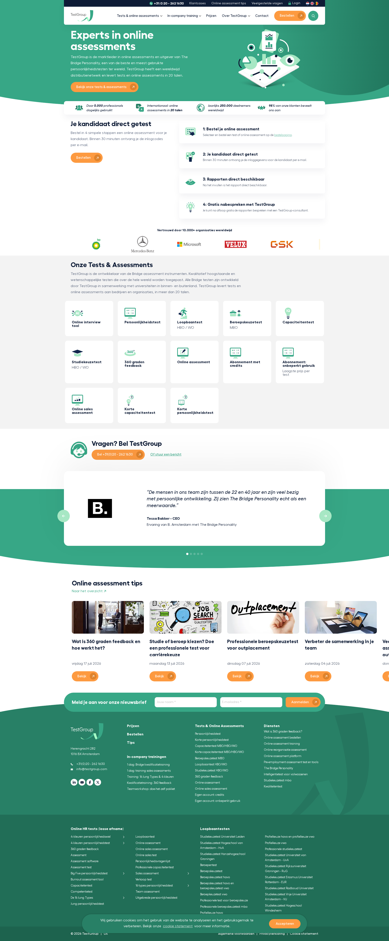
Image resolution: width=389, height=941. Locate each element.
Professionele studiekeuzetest (283, 849)
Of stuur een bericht (165, 454)
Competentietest (82, 891)
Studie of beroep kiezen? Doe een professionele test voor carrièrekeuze (181, 647)
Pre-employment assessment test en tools (291, 762)
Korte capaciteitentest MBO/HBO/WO (219, 752)
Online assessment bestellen (282, 737)
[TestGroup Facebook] (89, 782)
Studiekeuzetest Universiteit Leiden (222, 836)
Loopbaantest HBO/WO (211, 764)
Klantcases (197, 3)
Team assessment (148, 891)
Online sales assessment (211, 788)
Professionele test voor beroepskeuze (224, 900)
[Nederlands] (307, 3)
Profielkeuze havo (211, 912)
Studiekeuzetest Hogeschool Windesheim (283, 908)
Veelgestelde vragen (267, 3)
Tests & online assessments (138, 16)
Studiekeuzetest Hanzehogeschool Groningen (222, 856)
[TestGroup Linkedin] (74, 782)
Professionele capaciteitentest (155, 867)
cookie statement (178, 926)
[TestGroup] (82, 16)
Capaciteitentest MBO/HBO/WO (216, 745)
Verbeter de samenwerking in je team (339, 644)
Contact (262, 16)
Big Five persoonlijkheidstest (89, 873)
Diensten (272, 726)
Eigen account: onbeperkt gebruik (217, 800)
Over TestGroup (234, 16)
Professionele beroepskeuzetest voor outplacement (262, 644)
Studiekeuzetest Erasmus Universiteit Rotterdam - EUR (289, 880)
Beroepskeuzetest (211, 871)
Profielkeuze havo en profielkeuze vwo (289, 836)
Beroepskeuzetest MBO (209, 758)
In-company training (182, 16)
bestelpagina (283, 135)
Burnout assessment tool (87, 879)
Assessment (78, 855)
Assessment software (84, 861)
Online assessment (207, 782)
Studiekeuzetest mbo (278, 780)
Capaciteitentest (81, 885)
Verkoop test (144, 879)
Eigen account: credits (209, 794)
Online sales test (146, 855)
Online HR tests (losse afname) (97, 829)
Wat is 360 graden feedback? (283, 731)
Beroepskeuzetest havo (215, 877)
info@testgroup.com (91, 769)
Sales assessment (147, 873)
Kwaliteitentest (273, 786)
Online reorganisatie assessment (285, 749)
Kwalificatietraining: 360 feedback (149, 782)
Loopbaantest (145, 836)
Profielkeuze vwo (276, 842)
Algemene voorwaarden (236, 933)
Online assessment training (282, 743)
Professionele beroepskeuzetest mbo (224, 906)
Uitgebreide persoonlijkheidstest (156, 897)
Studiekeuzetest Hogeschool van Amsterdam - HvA (221, 845)
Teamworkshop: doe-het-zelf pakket (151, 788)
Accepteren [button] (285, 923)
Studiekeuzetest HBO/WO (211, 770)
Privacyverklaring (272, 933)
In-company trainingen (146, 757)
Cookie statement (304, 933)
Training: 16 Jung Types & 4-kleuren (150, 776)
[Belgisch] (316, 3)
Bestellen (135, 734)
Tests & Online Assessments (219, 726)
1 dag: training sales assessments (149, 770)
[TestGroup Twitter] (97, 782)
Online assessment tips (228, 3)
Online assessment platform (282, 756)
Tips (131, 742)
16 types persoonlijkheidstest (154, 885)
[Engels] (312, 3)
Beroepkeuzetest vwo (213, 894)
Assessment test (81, 867)
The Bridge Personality (278, 768)
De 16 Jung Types (82, 897)
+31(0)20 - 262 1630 (169, 3)
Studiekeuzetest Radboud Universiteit (289, 888)
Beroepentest (208, 865)
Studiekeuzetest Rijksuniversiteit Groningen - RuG (285, 869)
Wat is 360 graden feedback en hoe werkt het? (106, 644)
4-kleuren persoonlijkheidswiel (91, 836)
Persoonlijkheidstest (208, 733)
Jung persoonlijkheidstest (87, 903)
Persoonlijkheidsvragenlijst (153, 861)
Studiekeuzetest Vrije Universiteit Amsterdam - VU (286, 897)
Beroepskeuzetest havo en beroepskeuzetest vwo (217, 886)
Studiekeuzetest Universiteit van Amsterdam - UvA (285, 858)
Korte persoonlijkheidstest (212, 739)
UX (106, 933)
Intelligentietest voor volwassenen (286, 774)
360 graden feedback (209, 776)
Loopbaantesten (215, 829)
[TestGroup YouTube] (82, 782)
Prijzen (211, 16)
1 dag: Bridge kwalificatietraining (148, 764)
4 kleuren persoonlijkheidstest (90, 842)
